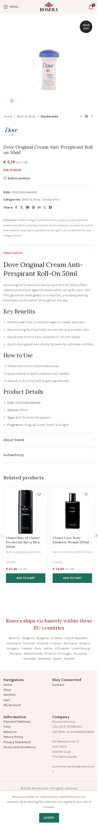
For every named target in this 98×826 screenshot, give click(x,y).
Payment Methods (17, 722)
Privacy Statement (17, 742)
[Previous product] (81, 116)
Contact (58, 685)
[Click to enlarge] (12, 101)
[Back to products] (86, 116)
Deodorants (49, 116)
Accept (49, 817)
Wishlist (9, 695)
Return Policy (13, 737)
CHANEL (11, 562)
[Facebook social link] (16, 207)
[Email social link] (28, 207)
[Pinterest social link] (33, 207)
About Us (10, 732)
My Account (12, 705)
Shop (7, 690)
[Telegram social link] (50, 207)
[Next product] (92, 116)
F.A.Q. (7, 727)
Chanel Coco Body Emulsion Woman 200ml (71, 540)
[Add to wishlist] (39, 494)
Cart (6, 700)
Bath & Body (26, 116)
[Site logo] (49, 6)
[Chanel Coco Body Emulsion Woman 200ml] (72, 511)
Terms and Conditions (19, 747)
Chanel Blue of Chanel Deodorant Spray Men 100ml (23, 542)
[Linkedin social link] (39, 207)
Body (70, 552)
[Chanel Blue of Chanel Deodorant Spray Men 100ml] (25, 511)
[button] (25, 578)
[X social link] (22, 207)
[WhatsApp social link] (44, 207)
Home (7, 116)
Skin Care (59, 552)
